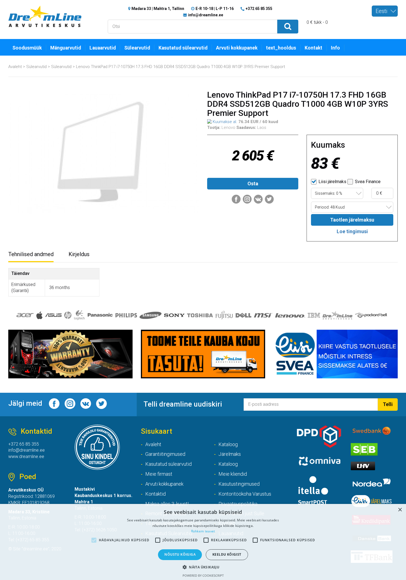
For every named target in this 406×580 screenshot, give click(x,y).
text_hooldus (281, 48)
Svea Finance (367, 181)
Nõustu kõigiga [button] (180, 554)
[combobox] (385, 11)
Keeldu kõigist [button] (226, 554)
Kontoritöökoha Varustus (244, 494)
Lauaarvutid (102, 48)
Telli (388, 404)
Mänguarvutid (65, 48)
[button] (203, 566)
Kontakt (313, 48)
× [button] (400, 510)
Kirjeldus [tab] (78, 254)
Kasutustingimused (239, 484)
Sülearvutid (137, 48)
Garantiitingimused (165, 454)
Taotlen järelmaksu (352, 220)
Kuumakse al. (224, 121)
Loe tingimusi (352, 231)
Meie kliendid (232, 474)
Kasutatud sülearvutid (183, 48)
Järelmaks (229, 454)
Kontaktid (155, 494)
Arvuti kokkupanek (236, 48)
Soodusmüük (27, 48)
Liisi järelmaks (331, 181)
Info (335, 48)
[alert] (203, 542)
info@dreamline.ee (205, 15)
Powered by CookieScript (203, 575)
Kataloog (228, 444)
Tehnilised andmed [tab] (31, 254)
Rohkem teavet (203, 531)
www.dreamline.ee (26, 456)
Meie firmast (158, 474)
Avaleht (15, 66)
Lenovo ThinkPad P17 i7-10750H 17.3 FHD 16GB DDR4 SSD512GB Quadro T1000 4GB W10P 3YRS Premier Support (180, 66)
